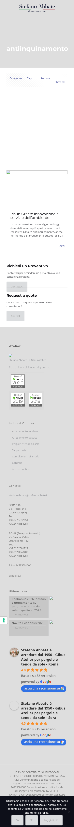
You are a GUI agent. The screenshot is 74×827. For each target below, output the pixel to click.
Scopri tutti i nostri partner (30, 367)
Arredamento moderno (25, 431)
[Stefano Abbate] (37, 8)
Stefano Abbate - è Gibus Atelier (27, 360)
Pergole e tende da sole (25, 444)
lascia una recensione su (41, 688)
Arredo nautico (21, 469)
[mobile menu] (68, 8)
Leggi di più (51, 820)
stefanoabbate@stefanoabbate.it (28, 495)
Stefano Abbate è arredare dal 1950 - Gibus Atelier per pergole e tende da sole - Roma (43, 657)
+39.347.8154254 (18, 523)
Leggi (61, 246)
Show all (60, 82)
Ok (17, 820)
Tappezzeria (19, 450)
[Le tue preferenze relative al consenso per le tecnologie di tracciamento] (3, 620)
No (31, 820)
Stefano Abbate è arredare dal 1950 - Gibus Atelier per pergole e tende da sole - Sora (43, 710)
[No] (69, 811)
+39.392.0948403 (18, 552)
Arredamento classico (24, 437)
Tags (29, 78)
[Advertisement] (37, 131)
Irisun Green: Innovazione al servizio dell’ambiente (35, 216)
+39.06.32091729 (18, 548)
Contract (17, 462)
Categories (15, 78)
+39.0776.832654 (18, 520)
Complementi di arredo (25, 456)
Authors (45, 78)
